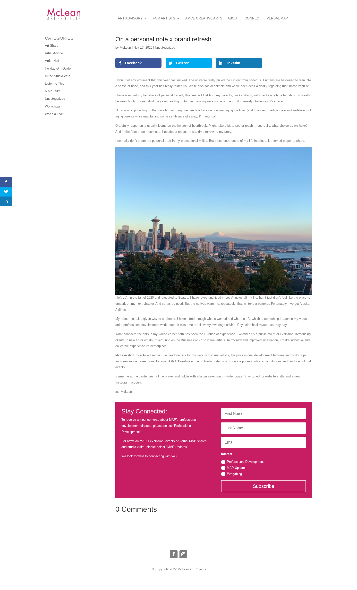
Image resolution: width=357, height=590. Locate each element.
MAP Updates (236, 468)
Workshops (53, 106)
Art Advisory (130, 18)
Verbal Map (277, 18)
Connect (253, 18)
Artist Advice (54, 53)
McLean (125, 47)
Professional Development (245, 462)
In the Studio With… (59, 76)
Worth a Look (54, 114)
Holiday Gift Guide (58, 68)
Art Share (51, 45)
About (233, 18)
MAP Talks (52, 91)
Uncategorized (55, 98)
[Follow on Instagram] (183, 554)
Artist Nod (52, 61)
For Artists (164, 18)
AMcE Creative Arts (203, 18)
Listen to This (54, 83)
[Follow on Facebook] (174, 554)
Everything (234, 474)
